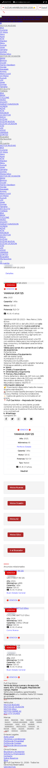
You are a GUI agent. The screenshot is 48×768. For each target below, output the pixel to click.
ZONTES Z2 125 (14, 655)
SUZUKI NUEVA (7, 121)
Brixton (3, 60)
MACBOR (4, 113)
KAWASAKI (9, 724)
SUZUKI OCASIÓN (8, 124)
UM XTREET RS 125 (16, 578)
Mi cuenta (4, 143)
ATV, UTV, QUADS (12, 713)
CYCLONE (4, 97)
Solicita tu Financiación (14, 754)
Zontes (3, 52)
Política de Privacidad (14, 741)
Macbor (3, 41)
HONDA (3, 106)
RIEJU (3, 117)
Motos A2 (14, 519)
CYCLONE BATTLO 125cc (18, 615)
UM (1, 80)
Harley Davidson (7, 65)
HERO (3, 100)
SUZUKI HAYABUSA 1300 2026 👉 (20, 7)
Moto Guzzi (5, 74)
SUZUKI (3, 119)
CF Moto (4, 32)
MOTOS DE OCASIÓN (10, 56)
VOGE (3, 130)
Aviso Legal (9, 737)
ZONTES (4, 135)
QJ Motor (4, 76)
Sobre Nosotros (11, 758)
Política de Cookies (12, 743)
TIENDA (3, 91)
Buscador (4, 137)
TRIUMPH (30, 728)
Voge (2, 47)
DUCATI (3, 102)
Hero (2, 34)
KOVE (2, 108)
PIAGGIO (32, 726)
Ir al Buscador (16, 550)
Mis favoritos (5, 139)
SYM (2, 126)
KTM (2, 39)
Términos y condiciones (14, 739)
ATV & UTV (5, 89)
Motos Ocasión (16, 503)
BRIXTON (14, 720)
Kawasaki (4, 69)
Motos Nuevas (16, 487)
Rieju (2, 43)
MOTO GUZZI (21, 726)
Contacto (8, 756)
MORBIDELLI (9, 726)
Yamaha (3, 50)
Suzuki (3, 45)
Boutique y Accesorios (14, 752)
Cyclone (4, 30)
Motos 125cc (5, 54)
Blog (6, 760)
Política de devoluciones (15, 745)
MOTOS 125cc (10, 709)
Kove (2, 36)
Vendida (8, 265)
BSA (2, 28)
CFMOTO (29, 720)
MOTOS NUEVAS (8, 26)
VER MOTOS (10, 767)
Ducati (3, 63)
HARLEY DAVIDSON (9, 104)
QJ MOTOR (5, 115)
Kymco (3, 71)
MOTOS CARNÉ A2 (12, 711)
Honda (3, 67)
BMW (2, 58)
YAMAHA (4, 132)
